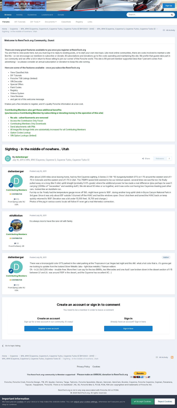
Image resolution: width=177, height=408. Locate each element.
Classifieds (66, 22)
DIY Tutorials (20, 22)
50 (17, 243)
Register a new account (48, 328)
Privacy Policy (83, 366)
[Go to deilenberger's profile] (8, 158)
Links (90, 22)
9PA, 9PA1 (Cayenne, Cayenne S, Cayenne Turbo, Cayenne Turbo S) (57, 160)
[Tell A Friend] (134, 5)
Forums (6, 22)
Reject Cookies (165, 401)
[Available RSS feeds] (172, 357)
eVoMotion (16, 215)
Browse (8, 15)
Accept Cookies (143, 401)
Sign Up (169, 5)
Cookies (96, 366)
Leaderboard (47, 15)
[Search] (172, 14)
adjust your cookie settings (85, 402)
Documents (50, 22)
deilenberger (16, 171)
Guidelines (32, 15)
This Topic (160, 15)
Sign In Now (128, 328)
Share (147, 158)
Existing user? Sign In (148, 6)
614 (17, 199)
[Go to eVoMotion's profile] (16, 225)
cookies (20, 402)
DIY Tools (34, 22)
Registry (79, 22)
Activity (19, 15)
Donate (61, 15)
